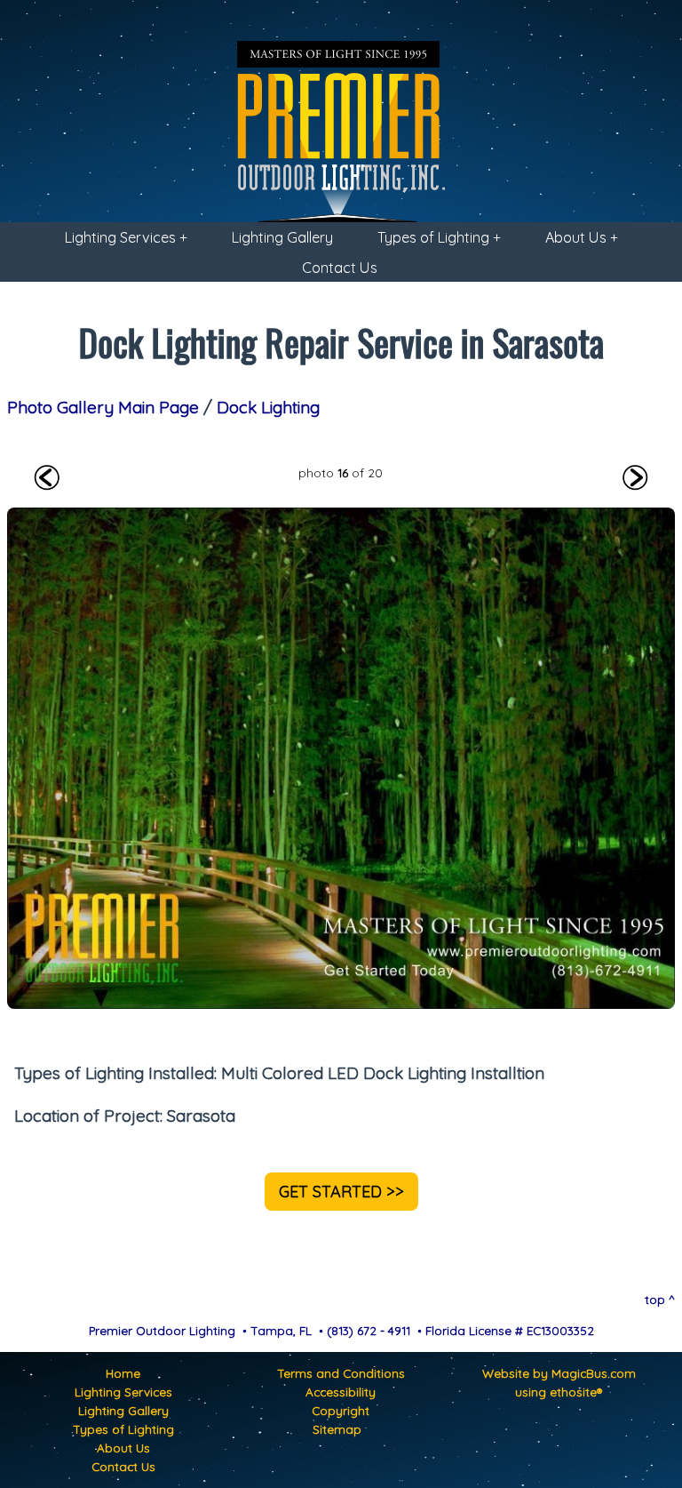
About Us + (581, 237)
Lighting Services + (126, 237)
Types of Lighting (123, 1428)
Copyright (340, 1410)
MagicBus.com (593, 1372)
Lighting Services (123, 1391)
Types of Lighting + (439, 237)
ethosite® (576, 1391)
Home (123, 1372)
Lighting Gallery (282, 237)
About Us (123, 1447)
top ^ (660, 1299)
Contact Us (339, 267)
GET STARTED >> (341, 1191)
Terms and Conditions (341, 1372)
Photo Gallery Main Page (103, 407)
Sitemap (337, 1428)
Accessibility (340, 1391)
